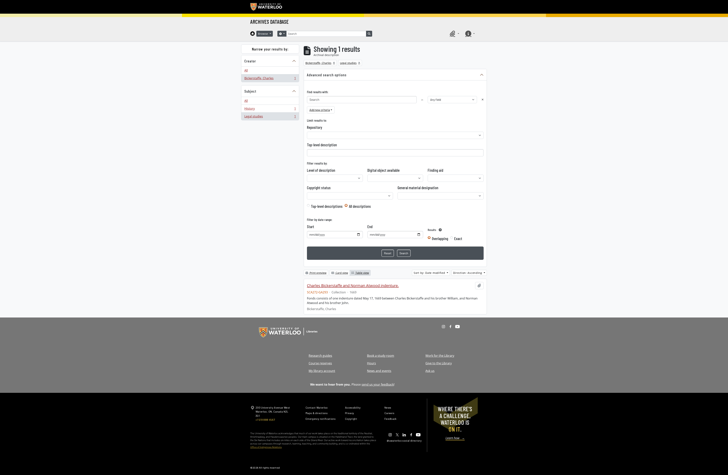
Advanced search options (327, 74)
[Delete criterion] (483, 100)
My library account (322, 371)
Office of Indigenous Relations (266, 447)
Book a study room (380, 356)
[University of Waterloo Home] (266, 7)
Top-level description (322, 145)
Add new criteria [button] (319, 110)
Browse (263, 33)
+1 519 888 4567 (265, 419)
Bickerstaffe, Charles (270, 79)
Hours (371, 363)
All (246, 70)
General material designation (418, 187)
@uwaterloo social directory (404, 440)
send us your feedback (378, 384)
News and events (379, 371)
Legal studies (270, 117)
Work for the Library (439, 356)
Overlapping (440, 238)
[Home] (252, 33)
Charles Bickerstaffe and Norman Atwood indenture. (353, 285)
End (370, 226)
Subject (250, 91)
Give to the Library (438, 363)
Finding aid (435, 170)
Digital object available (383, 170)
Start (310, 226)
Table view (362, 273)
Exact (458, 238)
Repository (314, 127)
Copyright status (319, 187)
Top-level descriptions (327, 206)
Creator (250, 61)
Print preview (317, 273)
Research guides (320, 356)
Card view (341, 273)
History (270, 109)
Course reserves (320, 363)
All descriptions (360, 206)
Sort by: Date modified (430, 273)
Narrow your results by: (270, 49)
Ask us (430, 371)
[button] (453, 33)
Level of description (321, 170)
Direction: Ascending (468, 273)
